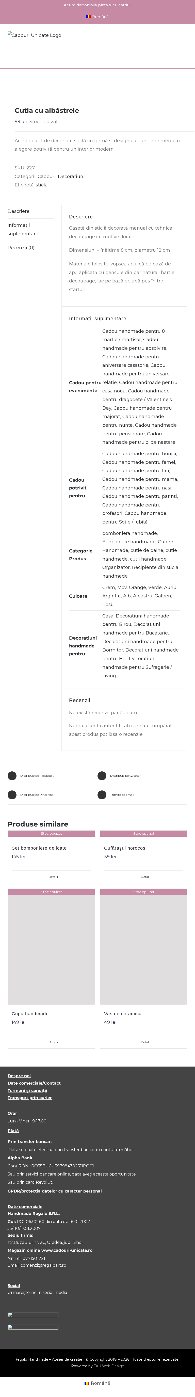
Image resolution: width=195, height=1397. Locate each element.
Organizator (116, 567)
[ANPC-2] (33, 1327)
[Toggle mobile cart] (167, 36)
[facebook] (10, 1302)
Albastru (142, 596)
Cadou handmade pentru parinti (139, 496)
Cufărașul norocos (124, 848)
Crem (108, 587)
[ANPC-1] (33, 1314)
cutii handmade (148, 559)
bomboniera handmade (129, 533)
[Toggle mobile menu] (185, 36)
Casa (107, 616)
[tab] (31, 212)
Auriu (170, 587)
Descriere (18, 211)
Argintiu (111, 596)
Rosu (108, 604)
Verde (155, 587)
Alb (127, 596)
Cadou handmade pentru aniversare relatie (136, 373)
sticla (42, 185)
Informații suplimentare (23, 230)
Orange (137, 587)
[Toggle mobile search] (176, 36)
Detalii (53, 877)
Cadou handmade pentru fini (135, 470)
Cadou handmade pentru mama (139, 479)
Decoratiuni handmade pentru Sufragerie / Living (137, 667)
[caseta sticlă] (97, 84)
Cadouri (47, 176)
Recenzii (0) (21, 247)
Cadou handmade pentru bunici (139, 453)
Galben (163, 596)
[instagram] (21, 1302)
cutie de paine (147, 550)
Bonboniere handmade (129, 542)
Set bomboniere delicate (39, 848)
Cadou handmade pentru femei (138, 462)
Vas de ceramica (123, 1013)
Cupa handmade (30, 1013)
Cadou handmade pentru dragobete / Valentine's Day (137, 399)
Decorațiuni (71, 176)
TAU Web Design (109, 1366)
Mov (122, 587)
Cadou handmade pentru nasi (136, 488)
